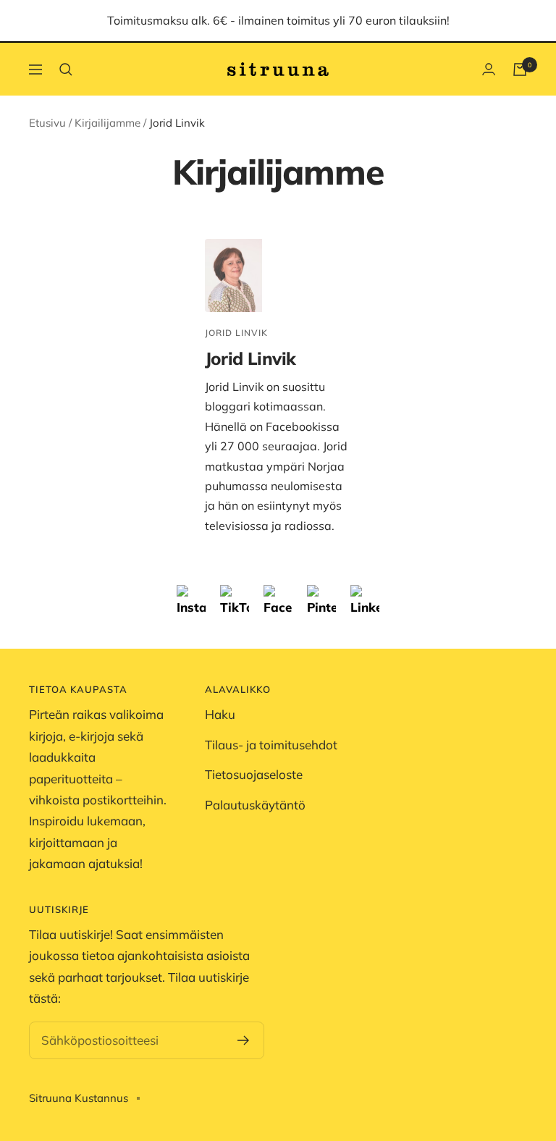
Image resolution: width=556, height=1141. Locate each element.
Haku (220, 714)
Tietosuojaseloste (254, 774)
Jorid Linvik (236, 332)
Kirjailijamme (107, 123)
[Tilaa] (243, 1040)
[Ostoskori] (520, 69)
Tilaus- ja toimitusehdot (271, 744)
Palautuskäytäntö (255, 804)
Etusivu (47, 123)
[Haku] (65, 69)
